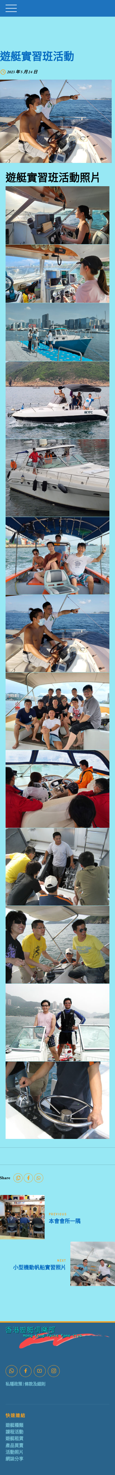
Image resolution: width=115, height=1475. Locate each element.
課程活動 (14, 1432)
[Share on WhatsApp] (38, 1177)
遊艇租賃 (14, 1439)
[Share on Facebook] (28, 1177)
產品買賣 (14, 1446)
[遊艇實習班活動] (57, 121)
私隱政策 (14, 1384)
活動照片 (14, 1452)
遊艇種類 (14, 1425)
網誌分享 (14, 1459)
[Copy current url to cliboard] (18, 1177)
